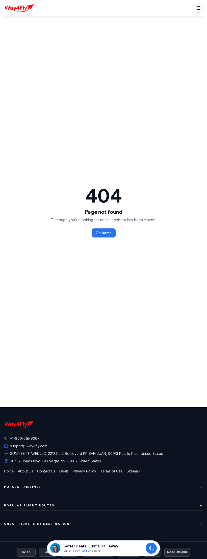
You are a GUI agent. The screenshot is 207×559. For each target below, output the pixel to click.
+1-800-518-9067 (25, 438)
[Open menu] (198, 8)
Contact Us (46, 471)
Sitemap (133, 471)
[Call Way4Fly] (151, 548)
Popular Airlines (22, 487)
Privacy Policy (84, 471)
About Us (25, 471)
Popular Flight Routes (29, 505)
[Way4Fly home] (19, 8)
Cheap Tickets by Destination (37, 524)
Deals (64, 471)
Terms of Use (111, 471)
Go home (104, 233)
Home (9, 471)
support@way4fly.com (28, 446)
